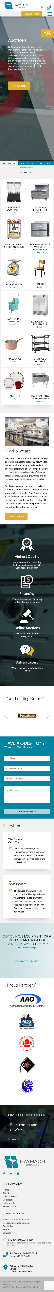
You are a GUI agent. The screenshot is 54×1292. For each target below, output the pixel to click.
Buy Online (8, 1226)
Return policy (9, 1206)
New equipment (27, 167)
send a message (27, 811)
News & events (10, 1196)
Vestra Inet (32, 1287)
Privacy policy (10, 1203)
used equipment (27, 172)
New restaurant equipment (16, 1219)
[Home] (20, 5)
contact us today (27, 961)
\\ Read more (16, 516)
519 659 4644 (20, 1256)
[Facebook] (4, 1173)
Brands (6, 1229)
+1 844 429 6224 (23, 1253)
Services (7, 1232)
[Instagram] (18, 1173)
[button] (50, 14)
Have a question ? (32, 14)
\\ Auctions (19, 85)
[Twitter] (11, 1173)
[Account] (42, 8)
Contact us (8, 1199)
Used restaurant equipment (16, 1222)
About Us (7, 1193)
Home (6, 1189)
